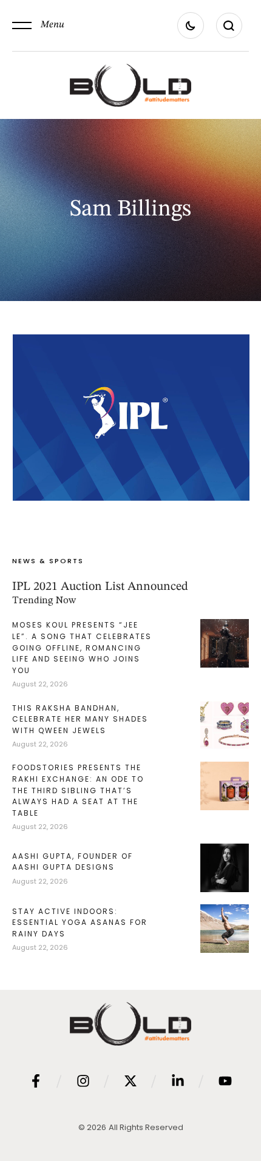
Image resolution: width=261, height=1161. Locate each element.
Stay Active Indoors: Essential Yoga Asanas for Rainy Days (79, 922)
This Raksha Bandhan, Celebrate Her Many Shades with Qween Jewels (80, 719)
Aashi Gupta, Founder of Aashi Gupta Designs (72, 862)
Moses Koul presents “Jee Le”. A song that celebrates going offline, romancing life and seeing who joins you (82, 647)
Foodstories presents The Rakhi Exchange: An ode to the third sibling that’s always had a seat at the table (78, 789)
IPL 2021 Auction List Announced (100, 587)
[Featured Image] (131, 417)
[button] (38, 25)
